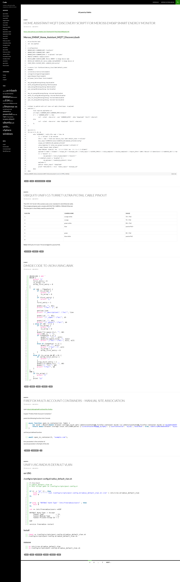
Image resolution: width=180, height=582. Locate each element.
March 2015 (6, 65)
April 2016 (5, 49)
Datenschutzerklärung (167, 2)
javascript (35, 450)
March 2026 (6, 16)
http (11, 103)
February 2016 (6, 52)
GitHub (67, 174)
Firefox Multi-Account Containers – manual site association (74, 401)
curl (32, 181)
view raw (173, 174)
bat (3, 93)
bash (26, 181)
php (10, 111)
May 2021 (5, 29)
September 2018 (7, 34)
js (41, 450)
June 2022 (5, 22)
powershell (7, 114)
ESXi (7, 100)
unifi (41, 251)
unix (51, 386)
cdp (5, 93)
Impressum (156, 2)
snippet (4, 79)
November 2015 (7, 56)
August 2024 (6, 20)
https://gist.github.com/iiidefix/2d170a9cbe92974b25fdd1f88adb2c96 (46, 31)
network (28, 251)
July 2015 (5, 61)
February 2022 (6, 27)
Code (5, 2)
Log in (4, 144)
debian (32, 386)
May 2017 (5, 38)
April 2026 (5, 13)
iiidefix (36, 26)
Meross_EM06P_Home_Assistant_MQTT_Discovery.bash (40, 174)
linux (38, 386)
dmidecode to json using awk (48, 266)
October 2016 (6, 45)
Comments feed (6, 149)
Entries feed (6, 146)
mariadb (5, 109)
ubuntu (45, 386)
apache (4, 91)
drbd (4, 100)
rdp (16, 114)
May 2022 (5, 25)
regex (4, 117)
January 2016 (6, 54)
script (26, 20)
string (8, 116)
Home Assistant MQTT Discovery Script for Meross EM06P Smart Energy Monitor (89, 23)
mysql (10, 109)
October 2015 (6, 58)
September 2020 (7, 31)
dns (12, 97)
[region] (100, 106)
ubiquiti (35, 251)
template (5, 119)
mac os (13, 106)
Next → (108, 562)
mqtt (48, 181)
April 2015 (5, 63)
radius (46, 554)
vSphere (7, 130)
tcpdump (11, 116)
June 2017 (5, 36)
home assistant (40, 181)
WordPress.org (6, 151)
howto (26, 192)
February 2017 (6, 40)
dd (12, 93)
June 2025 (5, 18)
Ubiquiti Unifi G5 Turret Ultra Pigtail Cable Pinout (65, 195)
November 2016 (7, 43)
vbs (9, 127)
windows (8, 133)
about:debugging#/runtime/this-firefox (39, 409)
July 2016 (5, 47)
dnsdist (15, 97)
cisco (7, 93)
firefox (27, 450)
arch (8, 90)
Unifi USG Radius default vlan (48, 465)
